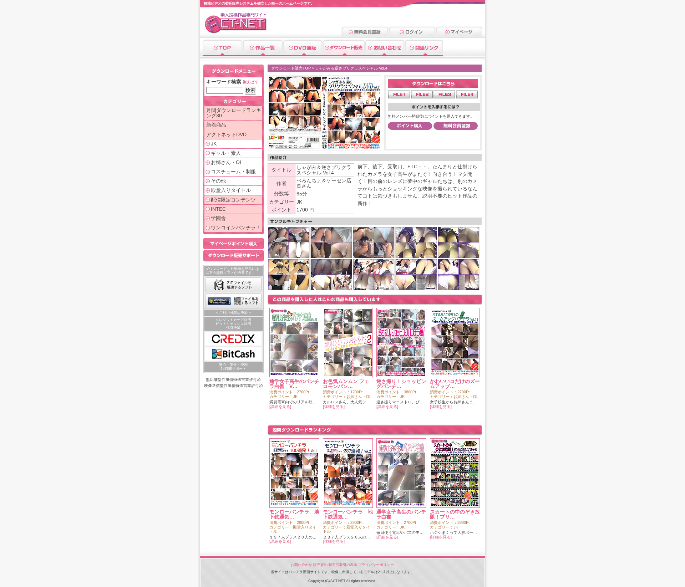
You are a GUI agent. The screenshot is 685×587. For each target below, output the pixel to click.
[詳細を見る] (280, 406)
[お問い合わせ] (385, 53)
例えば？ (250, 82)
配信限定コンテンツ (233, 200)
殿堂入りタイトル (231, 190)
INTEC (218, 209)
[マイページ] (459, 34)
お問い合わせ (301, 565)
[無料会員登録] (365, 34)
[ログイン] (412, 34)
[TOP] (223, 53)
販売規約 (320, 565)
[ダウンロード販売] (344, 53)
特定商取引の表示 (343, 565)
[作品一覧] (263, 53)
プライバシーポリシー (376, 565)
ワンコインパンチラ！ (236, 227)
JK (214, 144)
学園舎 (218, 218)
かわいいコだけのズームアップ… (455, 384)
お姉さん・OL (227, 162)
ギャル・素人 (226, 153)
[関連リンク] (424, 53)
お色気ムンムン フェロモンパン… (346, 384)
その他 (218, 181)
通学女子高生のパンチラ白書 (401, 514)
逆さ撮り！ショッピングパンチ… (401, 384)
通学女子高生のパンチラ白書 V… (294, 384)
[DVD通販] (303, 53)
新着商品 (216, 125)
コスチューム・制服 (233, 171)
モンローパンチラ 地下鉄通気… (294, 514)
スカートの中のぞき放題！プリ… (455, 514)
